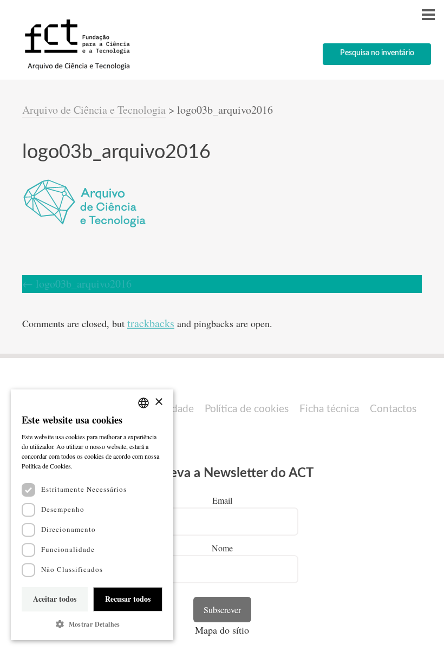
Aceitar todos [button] (54, 598)
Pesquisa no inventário (377, 53)
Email (222, 500)
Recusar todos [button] (128, 598)
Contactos (393, 409)
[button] (92, 624)
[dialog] (92, 514)
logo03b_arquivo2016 (77, 283)
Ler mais (86, 466)
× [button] (158, 402)
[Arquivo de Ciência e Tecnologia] (76, 69)
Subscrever (222, 609)
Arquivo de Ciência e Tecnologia (94, 109)
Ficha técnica (329, 409)
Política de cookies (247, 409)
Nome (222, 548)
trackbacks (150, 323)
